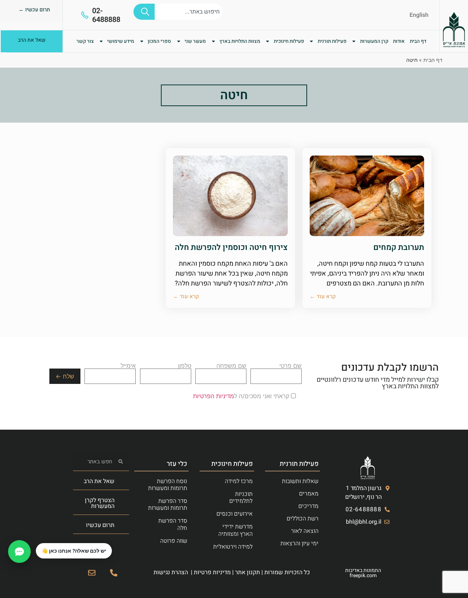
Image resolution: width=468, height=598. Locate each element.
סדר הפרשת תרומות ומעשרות (167, 504)
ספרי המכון (159, 41)
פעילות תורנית (332, 41)
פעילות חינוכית (289, 41)
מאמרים (308, 493)
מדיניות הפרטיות (213, 396)
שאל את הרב (99, 481)
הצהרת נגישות (171, 572)
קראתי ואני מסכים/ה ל (242, 396)
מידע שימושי (120, 41)
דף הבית (418, 41)
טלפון (184, 366)
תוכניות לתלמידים (241, 497)
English (419, 15)
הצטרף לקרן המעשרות (99, 503)
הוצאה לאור (304, 531)
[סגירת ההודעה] (36, 543)
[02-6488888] (84, 15)
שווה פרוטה (173, 541)
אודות (399, 41)
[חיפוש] (144, 12)
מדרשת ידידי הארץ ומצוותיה (235, 530)
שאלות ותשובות (300, 481)
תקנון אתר (247, 572)
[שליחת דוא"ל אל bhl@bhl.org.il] (91, 572)
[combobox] (188, 12)
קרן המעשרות (374, 41)
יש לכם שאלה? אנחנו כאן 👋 (74, 551)
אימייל (128, 366)
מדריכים (308, 506)
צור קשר (85, 41)
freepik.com (363, 575)
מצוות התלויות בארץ (239, 41)
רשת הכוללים (302, 518)
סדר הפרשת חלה (172, 524)
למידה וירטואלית (233, 546)
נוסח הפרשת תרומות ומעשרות (167, 485)
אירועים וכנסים (234, 513)
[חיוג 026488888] (113, 572)
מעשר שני (195, 41)
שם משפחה (231, 366)
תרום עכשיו (100, 525)
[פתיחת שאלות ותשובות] (19, 551)
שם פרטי (290, 366)
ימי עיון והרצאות (299, 543)
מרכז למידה (239, 481)
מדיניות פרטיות (212, 572)
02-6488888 (106, 15)
